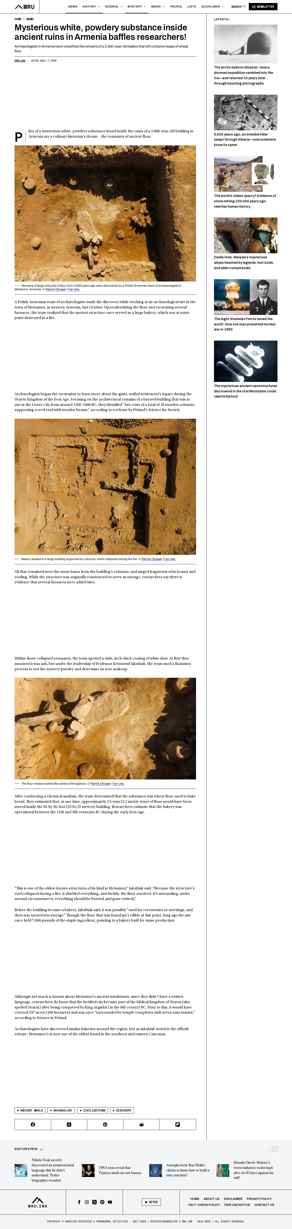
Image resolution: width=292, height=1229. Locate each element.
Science (111, 6)
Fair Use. (74, 289)
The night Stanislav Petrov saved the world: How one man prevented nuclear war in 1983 (245, 324)
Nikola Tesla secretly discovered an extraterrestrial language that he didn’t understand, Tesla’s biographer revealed (53, 1170)
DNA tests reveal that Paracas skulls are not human (120, 1170)
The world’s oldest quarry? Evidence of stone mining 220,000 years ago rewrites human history (245, 201)
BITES (153, 1202)
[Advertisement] (105, 97)
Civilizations (92, 1110)
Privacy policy (259, 1199)
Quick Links (210, 6)
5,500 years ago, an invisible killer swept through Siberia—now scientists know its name (245, 139)
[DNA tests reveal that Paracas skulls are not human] (88, 1170)
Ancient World (30, 1110)
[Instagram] (87, 1202)
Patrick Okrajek (56, 289)
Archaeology (61, 1110)
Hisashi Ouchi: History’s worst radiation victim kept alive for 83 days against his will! (254, 1170)
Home (194, 1199)
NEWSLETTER (265, 6)
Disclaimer (233, 1199)
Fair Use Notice (237, 1205)
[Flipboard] (178, 1124)
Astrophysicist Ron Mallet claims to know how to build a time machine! (187, 1170)
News (72, 6)
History (89, 6)
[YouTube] (110, 1202)
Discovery (122, 1110)
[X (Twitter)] (69, 1124)
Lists (191, 6)
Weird (156, 6)
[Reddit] (142, 1124)
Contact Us (264, 1205)
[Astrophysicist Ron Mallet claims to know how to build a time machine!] (155, 1170)
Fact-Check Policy (204, 1205)
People (176, 6)
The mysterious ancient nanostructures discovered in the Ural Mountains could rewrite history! (245, 391)
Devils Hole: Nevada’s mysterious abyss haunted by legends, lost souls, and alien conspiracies (244, 262)
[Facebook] (33, 1124)
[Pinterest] (105, 1124)
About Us (212, 1199)
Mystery (135, 6)
